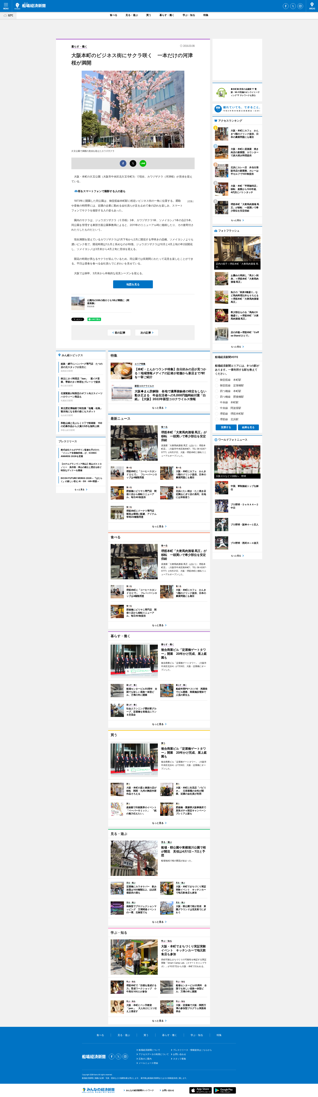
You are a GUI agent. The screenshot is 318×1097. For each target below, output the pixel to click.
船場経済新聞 (30, 5)
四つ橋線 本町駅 (230, 390)
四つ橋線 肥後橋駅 (232, 396)
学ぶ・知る (189, 15)
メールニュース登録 (148, 1063)
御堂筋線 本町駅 (230, 379)
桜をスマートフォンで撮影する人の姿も (102, 191)
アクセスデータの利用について (154, 1054)
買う (148, 15)
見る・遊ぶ (132, 15)
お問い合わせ (179, 1054)
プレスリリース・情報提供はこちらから (192, 1050)
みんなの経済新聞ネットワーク (98, 1090)
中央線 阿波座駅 (230, 407)
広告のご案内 (145, 1058)
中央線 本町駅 (229, 402)
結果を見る (248, 427)
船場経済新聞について (149, 1050)
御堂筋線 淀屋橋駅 (232, 385)
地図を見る (133, 284)
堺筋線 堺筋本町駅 (232, 413)
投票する (226, 427)
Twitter (293, 6)
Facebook (286, 6)
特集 (205, 15)
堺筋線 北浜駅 (229, 419)
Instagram (300, 6)
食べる (113, 15)
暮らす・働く (166, 15)
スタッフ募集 (179, 1058)
